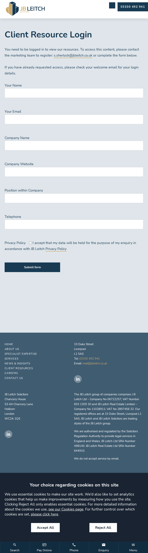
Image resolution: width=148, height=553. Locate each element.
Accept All (45, 527)
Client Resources (19, 368)
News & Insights (17, 363)
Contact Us (14, 378)
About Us (12, 349)
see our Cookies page (65, 509)
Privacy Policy (15, 243)
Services (12, 359)
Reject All (103, 527)
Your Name (13, 85)
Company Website (19, 164)
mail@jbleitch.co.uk (94, 363)
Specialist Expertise (21, 354)
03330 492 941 (89, 359)
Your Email (13, 111)
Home (9, 344)
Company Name (17, 138)
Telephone (13, 216)
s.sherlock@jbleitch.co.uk (73, 55)
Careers (11, 373)
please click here (44, 514)
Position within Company (24, 190)
